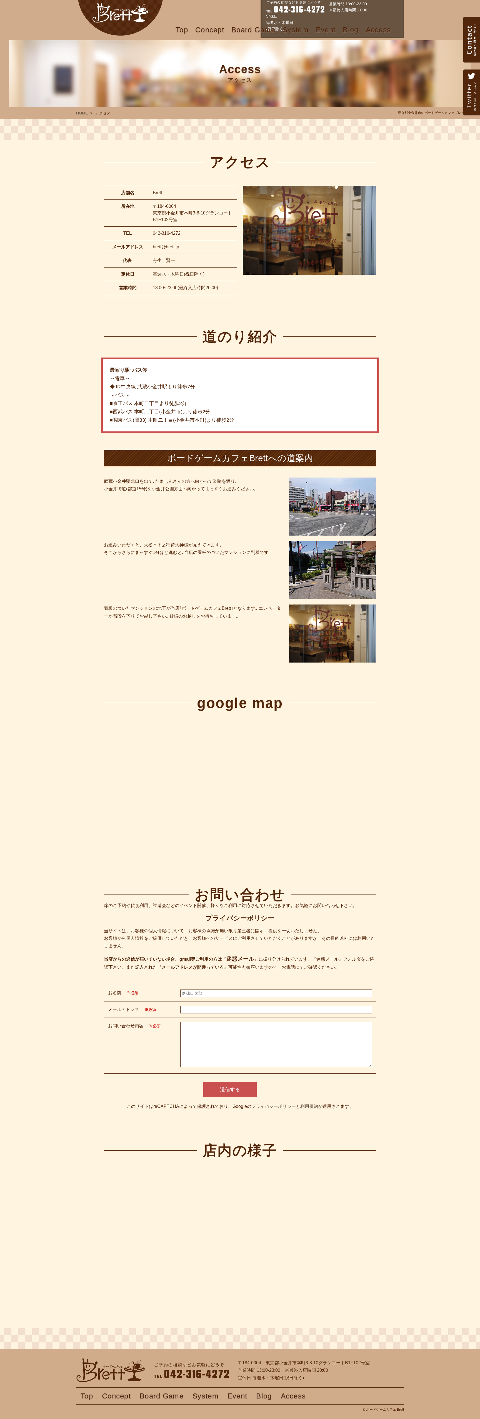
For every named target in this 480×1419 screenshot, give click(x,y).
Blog (350, 30)
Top (182, 30)
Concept (209, 30)
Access (378, 30)
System (295, 30)
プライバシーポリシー (273, 1106)
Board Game (253, 30)
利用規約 (309, 1106)
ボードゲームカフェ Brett (120, 18)
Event (326, 30)
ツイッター (471, 104)
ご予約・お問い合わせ (471, 51)
